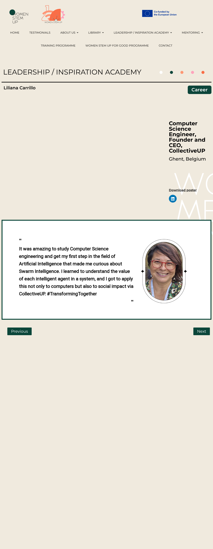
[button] (69, 32)
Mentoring (191, 32)
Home (14, 32)
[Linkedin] (173, 199)
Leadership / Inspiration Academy (141, 32)
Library (94, 32)
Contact (165, 45)
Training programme (58, 45)
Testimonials (39, 32)
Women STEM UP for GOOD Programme (117, 45)
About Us (67, 32)
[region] (108, 271)
